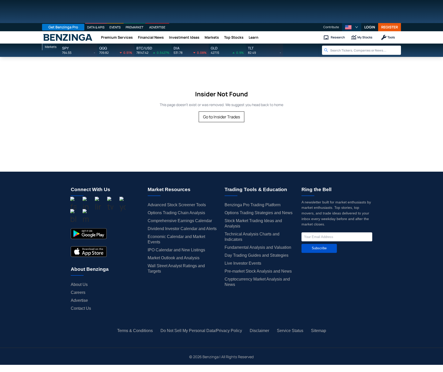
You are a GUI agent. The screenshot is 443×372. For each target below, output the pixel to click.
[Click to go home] (67, 37)
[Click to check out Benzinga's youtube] (122, 205)
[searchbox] (365, 50)
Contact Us (81, 308)
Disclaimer (259, 330)
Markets (212, 37)
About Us (79, 284)
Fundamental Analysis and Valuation (258, 247)
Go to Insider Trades (221, 117)
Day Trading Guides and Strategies (256, 255)
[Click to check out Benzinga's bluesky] (73, 217)
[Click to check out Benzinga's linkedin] (98, 205)
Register (389, 27)
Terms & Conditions (135, 330)
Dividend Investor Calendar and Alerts (182, 228)
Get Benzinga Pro (63, 27)
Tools (391, 37)
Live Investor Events (243, 263)
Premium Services (117, 37)
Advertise (79, 300)
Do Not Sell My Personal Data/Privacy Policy (201, 330)
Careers (78, 292)
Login (369, 27)
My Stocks (364, 37)
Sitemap (318, 330)
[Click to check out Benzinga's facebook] (73, 205)
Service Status (290, 330)
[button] (351, 27)
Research (338, 37)
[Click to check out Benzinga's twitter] (110, 205)
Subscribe (319, 248)
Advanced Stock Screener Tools (177, 205)
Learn (253, 37)
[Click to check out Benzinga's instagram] (85, 205)
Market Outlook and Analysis (173, 258)
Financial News (151, 37)
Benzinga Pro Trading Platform (252, 205)
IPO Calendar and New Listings (176, 250)
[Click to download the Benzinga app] (89, 233)
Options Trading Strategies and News (259, 213)
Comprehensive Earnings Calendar (180, 221)
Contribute (331, 27)
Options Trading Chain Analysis (176, 213)
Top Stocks (234, 37)
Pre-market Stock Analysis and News (258, 271)
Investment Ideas (184, 37)
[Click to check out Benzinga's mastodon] (85, 217)
